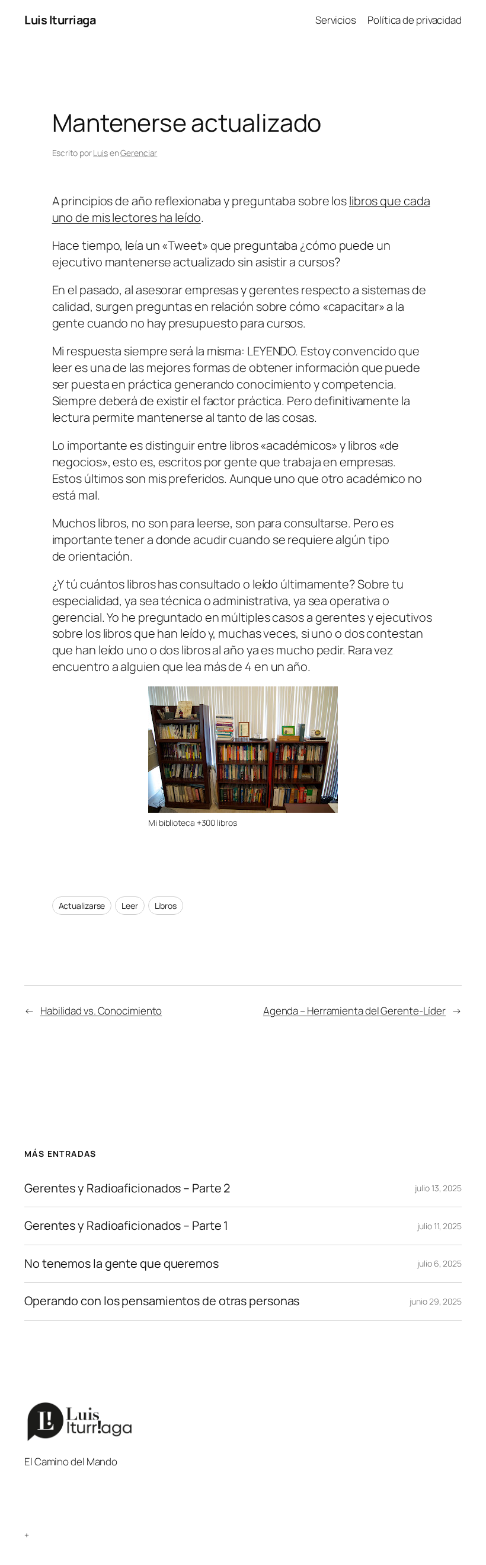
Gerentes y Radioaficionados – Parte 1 (126, 1225)
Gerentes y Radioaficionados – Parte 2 (127, 1188)
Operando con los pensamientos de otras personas (161, 1301)
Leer (130, 905)
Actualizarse (82, 905)
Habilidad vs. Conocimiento (101, 1010)
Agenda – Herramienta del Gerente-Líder (354, 1010)
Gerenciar (138, 152)
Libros (166, 905)
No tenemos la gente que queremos (121, 1263)
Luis (100, 152)
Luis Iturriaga (59, 20)
